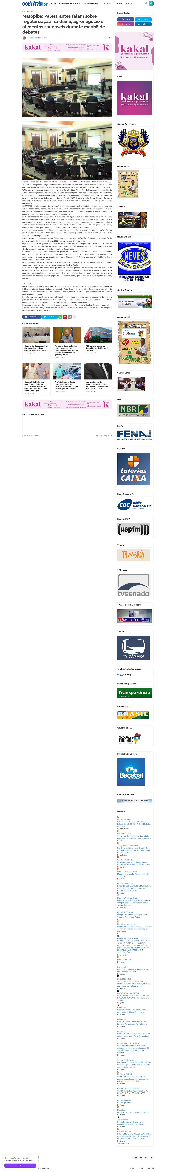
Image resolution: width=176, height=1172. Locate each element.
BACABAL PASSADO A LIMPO (128, 1088)
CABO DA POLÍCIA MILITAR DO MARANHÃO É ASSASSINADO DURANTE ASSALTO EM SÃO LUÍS (134, 998)
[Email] (70, 317)
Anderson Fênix (123, 1120)
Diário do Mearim (124, 834)
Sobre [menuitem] (119, 3)
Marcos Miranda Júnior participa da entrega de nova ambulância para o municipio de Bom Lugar (134, 929)
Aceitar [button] (20, 1166)
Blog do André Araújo (125, 912)
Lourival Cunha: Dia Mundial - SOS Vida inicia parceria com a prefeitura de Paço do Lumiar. (97, 385)
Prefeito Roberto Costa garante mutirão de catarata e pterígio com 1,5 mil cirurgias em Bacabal (66, 385)
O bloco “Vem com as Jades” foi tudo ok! (133, 1112)
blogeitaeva (122, 1110)
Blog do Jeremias (124, 1100)
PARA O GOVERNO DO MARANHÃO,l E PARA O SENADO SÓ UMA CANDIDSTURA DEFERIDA (133, 824)
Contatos (150, 1168)
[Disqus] (67, 467)
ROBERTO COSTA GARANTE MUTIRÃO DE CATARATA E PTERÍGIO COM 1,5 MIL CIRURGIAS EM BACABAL (134, 888)
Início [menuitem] (53, 3)
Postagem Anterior (31, 435)
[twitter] (141, 1158)
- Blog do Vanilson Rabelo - (128, 845)
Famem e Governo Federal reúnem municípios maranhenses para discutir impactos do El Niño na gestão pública (66, 350)
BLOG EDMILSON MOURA (127, 939)
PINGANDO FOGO (124, 979)
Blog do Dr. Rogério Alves (127, 872)
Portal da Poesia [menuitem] (90, 3)
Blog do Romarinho (124, 960)
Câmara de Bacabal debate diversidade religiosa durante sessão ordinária (36, 348)
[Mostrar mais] (74, 317)
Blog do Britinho (123, 1031)
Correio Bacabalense (125, 1060)
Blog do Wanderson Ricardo (128, 898)
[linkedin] (152, 1158)
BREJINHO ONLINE (124, 1074)
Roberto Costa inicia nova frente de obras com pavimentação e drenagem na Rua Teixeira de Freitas (133, 902)
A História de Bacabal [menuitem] (69, 3)
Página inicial (27, 11)
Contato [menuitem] (128, 3)
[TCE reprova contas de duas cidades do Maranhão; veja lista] (98, 335)
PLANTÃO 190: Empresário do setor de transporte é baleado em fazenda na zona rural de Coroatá (133, 850)
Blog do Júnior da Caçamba (128, 1043)
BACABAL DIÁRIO (124, 1132)
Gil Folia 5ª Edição (124, 1103)
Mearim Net (122, 1019)
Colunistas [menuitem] (106, 3)
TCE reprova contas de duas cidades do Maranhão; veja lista (98, 348)
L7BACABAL (122, 1008)
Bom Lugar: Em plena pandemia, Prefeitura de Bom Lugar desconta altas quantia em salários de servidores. (134, 1064)
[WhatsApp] (60, 317)
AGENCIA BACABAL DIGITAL (128, 993)
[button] (146, 3)
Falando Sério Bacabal (126, 884)
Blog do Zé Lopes (124, 819)
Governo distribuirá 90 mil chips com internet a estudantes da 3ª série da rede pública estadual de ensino (133, 1079)
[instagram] (146, 1158)
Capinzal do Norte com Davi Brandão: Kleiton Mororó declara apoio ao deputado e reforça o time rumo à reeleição (35, 386)
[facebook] (136, 1158)
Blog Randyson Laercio (126, 924)
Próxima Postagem (103, 435)
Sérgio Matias (122, 967)
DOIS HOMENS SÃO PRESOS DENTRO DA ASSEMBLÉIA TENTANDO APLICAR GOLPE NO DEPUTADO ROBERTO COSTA (134, 1136)
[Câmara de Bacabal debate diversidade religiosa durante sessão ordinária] (36, 335)
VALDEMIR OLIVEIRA (125, 860)
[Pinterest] (65, 317)
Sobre (140, 1168)
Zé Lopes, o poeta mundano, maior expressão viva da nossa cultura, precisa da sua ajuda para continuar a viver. (134, 983)
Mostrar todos (123, 1143)
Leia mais (28, 1160)
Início (132, 1168)
